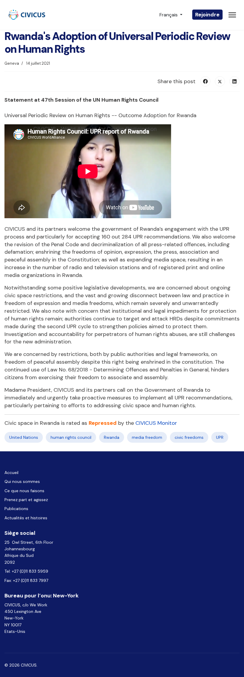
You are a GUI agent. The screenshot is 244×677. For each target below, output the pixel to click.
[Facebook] (205, 81)
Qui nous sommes (22, 481)
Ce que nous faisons (24, 490)
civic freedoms (189, 437)
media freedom (147, 437)
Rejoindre (207, 14)
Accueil (11, 472)
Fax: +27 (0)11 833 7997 (26, 580)
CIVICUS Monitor (156, 423)
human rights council (71, 437)
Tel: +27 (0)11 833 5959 (26, 571)
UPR (219, 437)
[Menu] (232, 15)
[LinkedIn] (234, 81)
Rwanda (111, 437)
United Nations (23, 437)
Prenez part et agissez (26, 499)
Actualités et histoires (25, 517)
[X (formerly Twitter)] (220, 81)
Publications (16, 508)
